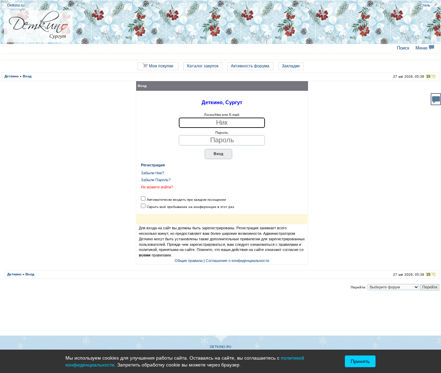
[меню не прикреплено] (435, 5)
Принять (360, 361)
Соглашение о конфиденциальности (237, 261)
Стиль (425, 5)
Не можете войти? (157, 187)
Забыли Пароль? (156, 180)
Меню (422, 48)
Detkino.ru (15, 5)
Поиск (403, 48)
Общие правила (189, 261)
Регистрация (153, 165)
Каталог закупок (202, 66)
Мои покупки (160, 66)
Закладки (291, 66)
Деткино (11, 76)
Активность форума (250, 66)
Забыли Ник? (152, 173)
